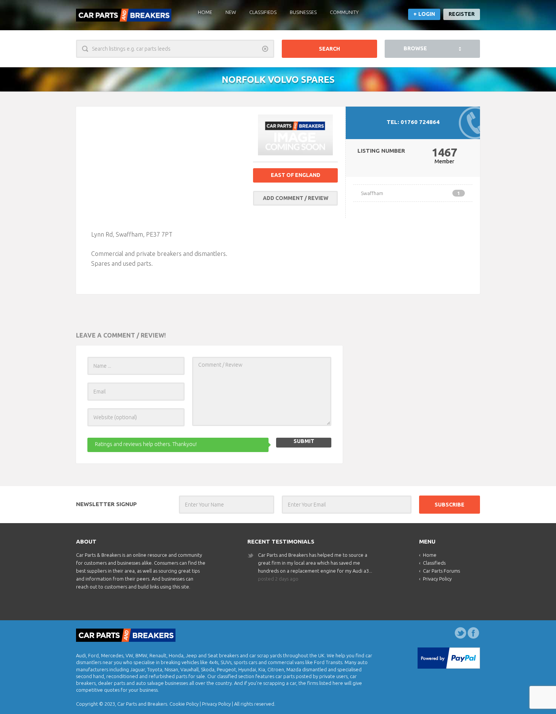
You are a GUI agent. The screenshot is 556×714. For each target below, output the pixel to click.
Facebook (473, 633)
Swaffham (410, 193)
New (230, 12)
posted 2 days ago (278, 578)
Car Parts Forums (441, 570)
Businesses (303, 12)
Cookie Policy (184, 703)
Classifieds (262, 12)
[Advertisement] (168, 167)
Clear (265, 49)
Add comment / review (295, 198)
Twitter (461, 633)
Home (205, 12)
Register (462, 14)
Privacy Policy (437, 578)
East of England (295, 175)
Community (344, 12)
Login (426, 14)
